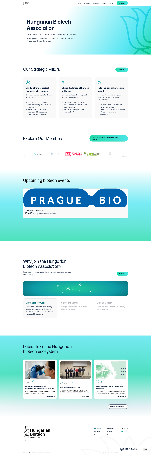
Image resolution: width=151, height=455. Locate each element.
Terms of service (115, 452)
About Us (97, 432)
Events (109, 432)
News (109, 435)
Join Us (96, 435)
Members (110, 428)
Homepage (97, 428)
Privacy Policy (106, 452)
